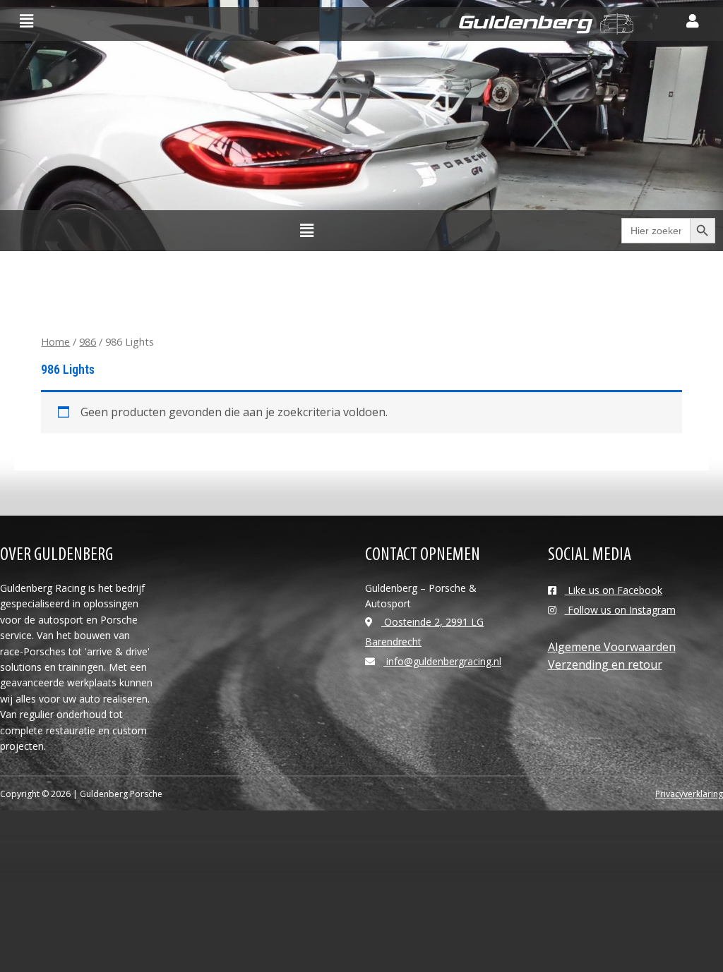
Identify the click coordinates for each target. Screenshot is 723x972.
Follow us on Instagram (620, 609)
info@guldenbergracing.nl (442, 661)
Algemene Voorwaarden (612, 647)
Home (55, 341)
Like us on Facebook (613, 590)
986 (87, 341)
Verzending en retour (605, 664)
